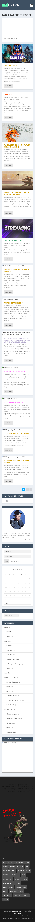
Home (5, 916)
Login (6, 561)
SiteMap (17, 918)
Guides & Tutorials (18, 199)
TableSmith (26, 309)
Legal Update (7, 879)
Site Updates (9, 94)
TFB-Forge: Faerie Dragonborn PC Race (17, 462)
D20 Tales (25, 345)
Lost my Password (15, 561)
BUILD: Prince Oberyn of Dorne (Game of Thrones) (17, 194)
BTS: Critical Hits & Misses (15, 371)
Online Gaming (8, 883)
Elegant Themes (17, 911)
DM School (9, 632)
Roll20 (5, 245)
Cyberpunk (14, 867)
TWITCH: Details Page (13, 240)
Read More (8, 86)
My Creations (16, 151)
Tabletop (15, 72)
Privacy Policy (26, 916)
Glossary (24, 918)
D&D (21, 867)
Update (5, 899)
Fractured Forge (24, 871)
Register (30, 918)
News (25, 879)
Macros (17, 879)
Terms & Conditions (8, 918)
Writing (17, 349)
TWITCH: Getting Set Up (14, 303)
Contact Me (17, 916)
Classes (10, 863)
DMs (13, 871)
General (10, 72)
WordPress (17, 913)
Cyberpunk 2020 (8, 70)
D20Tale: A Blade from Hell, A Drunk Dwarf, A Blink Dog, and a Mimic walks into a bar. (17, 340)
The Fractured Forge (14, 201)
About (10, 916)
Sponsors (13, 891)
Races (18, 883)
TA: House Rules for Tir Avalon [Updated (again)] (17, 146)
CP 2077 (24, 68)
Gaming (6, 72)
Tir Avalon (21, 72)
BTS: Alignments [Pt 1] (13, 403)
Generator (15, 875)
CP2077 (5, 867)
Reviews (8, 687)
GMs (23, 875)
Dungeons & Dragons (18, 70)
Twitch (26, 72)
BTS (4, 863)
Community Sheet (16, 700)
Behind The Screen (12, 682)
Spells (5, 891)
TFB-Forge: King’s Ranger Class (17, 434)
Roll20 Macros (12, 696)
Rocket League (8, 887)
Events (26, 70)
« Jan (6, 603)
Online (17, 309)
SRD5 (21, 891)
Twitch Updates (10, 39)
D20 (27, 867)
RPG (24, 887)
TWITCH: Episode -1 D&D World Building (16, 271)
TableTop (17, 895)
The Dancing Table (14, 311)
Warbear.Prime (9, 68)
